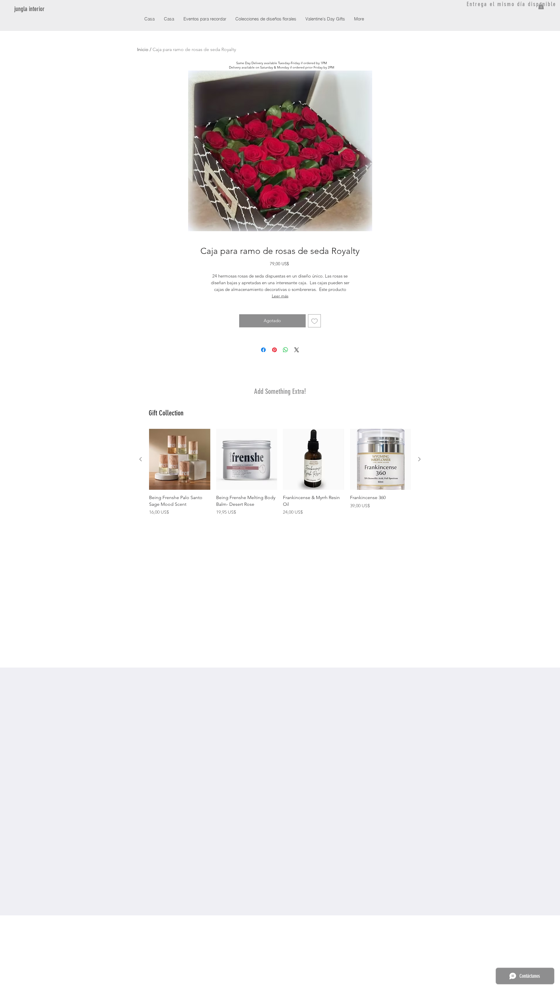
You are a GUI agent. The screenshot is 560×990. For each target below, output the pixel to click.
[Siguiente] (419, 459)
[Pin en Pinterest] (274, 349)
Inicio (142, 49)
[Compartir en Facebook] (263, 349)
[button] (541, 5)
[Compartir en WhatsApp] (285, 349)
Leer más (280, 296)
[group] (280, 472)
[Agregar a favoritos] (314, 320)
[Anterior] (140, 459)
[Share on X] (296, 349)
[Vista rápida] (179, 459)
